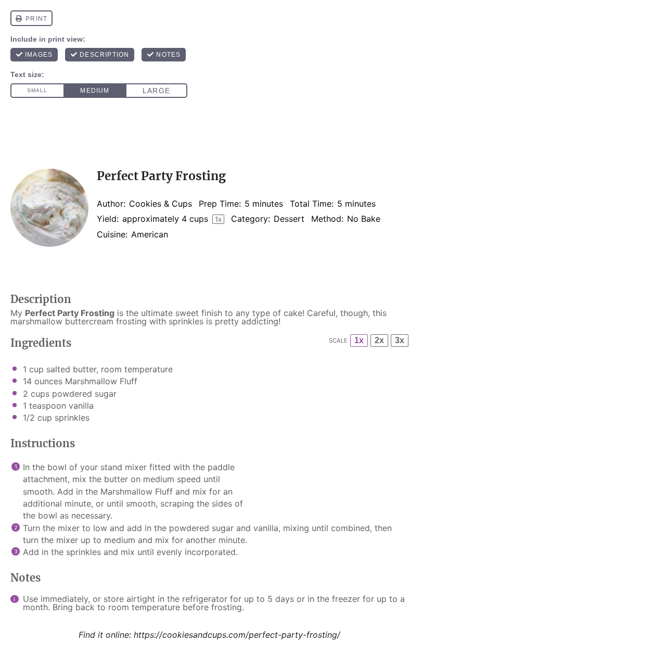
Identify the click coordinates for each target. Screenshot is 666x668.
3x (399, 340)
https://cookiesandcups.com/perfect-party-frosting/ (237, 634)
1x (359, 340)
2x (379, 340)
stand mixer (123, 467)
